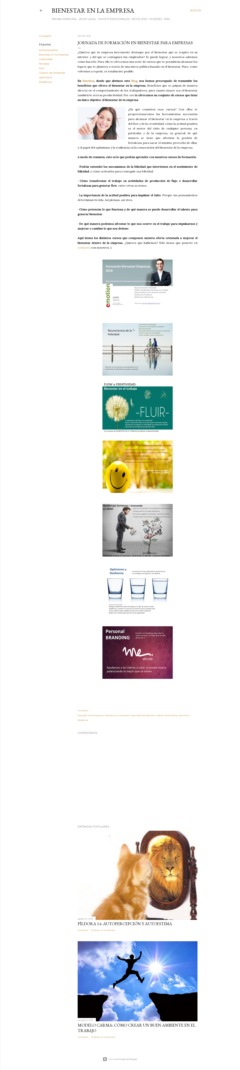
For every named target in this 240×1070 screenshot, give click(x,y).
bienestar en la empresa (54, 54)
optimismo (45, 77)
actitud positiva (48, 50)
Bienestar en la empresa (93, 10)
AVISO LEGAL (87, 19)
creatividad (45, 59)
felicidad (44, 63)
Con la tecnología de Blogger (122, 1059)
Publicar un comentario (103, 930)
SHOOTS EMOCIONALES (114, 19)
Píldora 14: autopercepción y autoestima (125, 923)
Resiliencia (45, 82)
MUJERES (155, 19)
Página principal (64, 19)
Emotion (88, 81)
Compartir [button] (45, 36)
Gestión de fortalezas (52, 72)
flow (41, 68)
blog (134, 81)
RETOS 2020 (139, 19)
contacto (84, 247)
